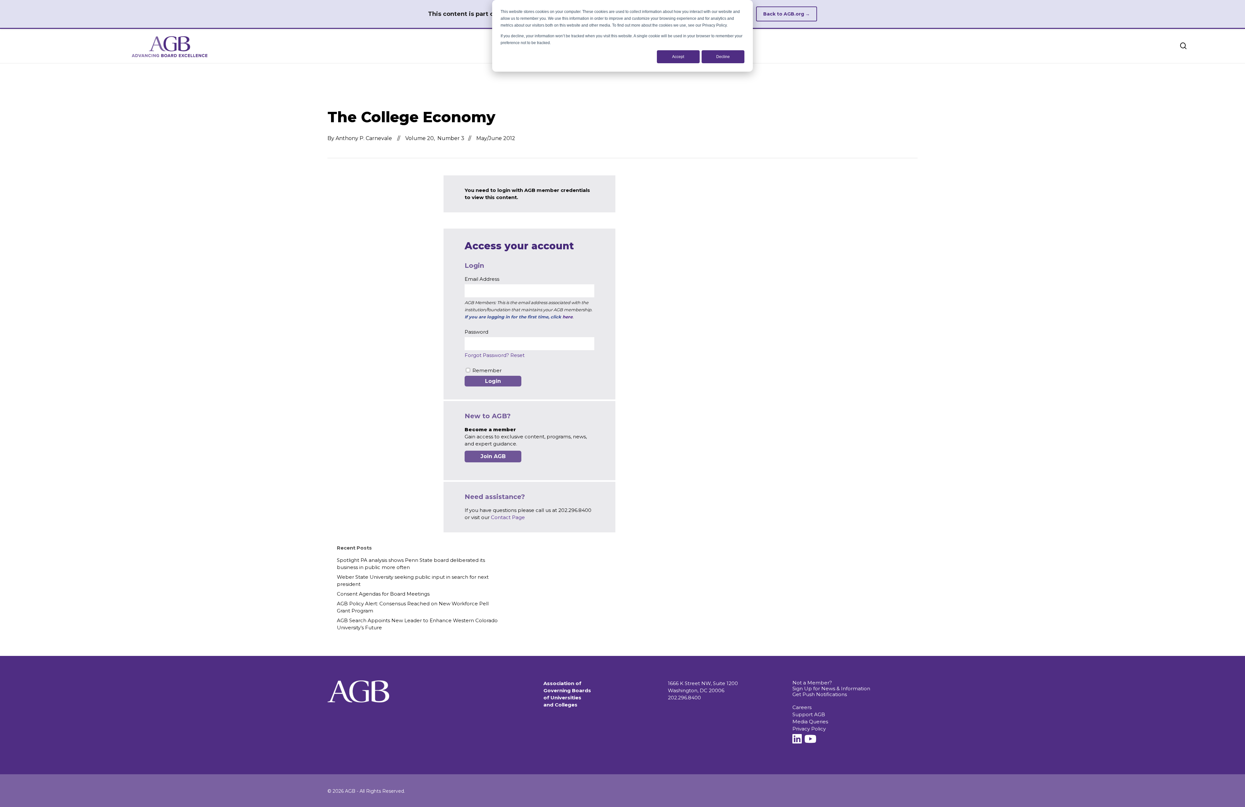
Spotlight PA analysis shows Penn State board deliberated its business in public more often (411, 563)
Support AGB (808, 714)
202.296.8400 (684, 697)
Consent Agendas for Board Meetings (383, 594)
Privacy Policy (809, 729)
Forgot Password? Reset (495, 355)
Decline (723, 56)
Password (476, 332)
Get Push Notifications (819, 694)
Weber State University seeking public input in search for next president (413, 580)
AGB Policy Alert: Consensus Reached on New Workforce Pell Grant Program (413, 607)
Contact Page (508, 517)
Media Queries (810, 721)
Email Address (482, 279)
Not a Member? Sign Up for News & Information (831, 686)
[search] (1183, 45)
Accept (678, 56)
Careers (802, 707)
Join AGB (493, 456)
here (568, 316)
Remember (487, 370)
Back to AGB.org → (786, 14)
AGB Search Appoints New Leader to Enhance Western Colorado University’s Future (417, 624)
